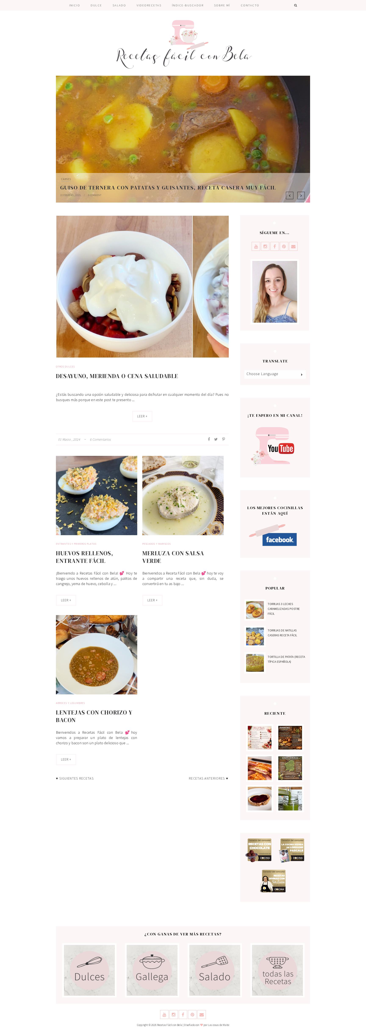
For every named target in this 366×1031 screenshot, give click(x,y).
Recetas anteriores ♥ (208, 778)
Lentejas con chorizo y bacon (94, 716)
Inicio (74, 5)
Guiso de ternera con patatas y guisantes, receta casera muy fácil (168, 187)
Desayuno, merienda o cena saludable (117, 376)
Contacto (250, 5)
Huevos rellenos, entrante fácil (84, 557)
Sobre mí (222, 5)
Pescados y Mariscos (156, 543)
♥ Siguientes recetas (75, 778)
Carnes (66, 179)
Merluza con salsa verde (173, 557)
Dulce (96, 5)
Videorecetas (149, 5)
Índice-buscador (188, 5)
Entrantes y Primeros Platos (76, 543)
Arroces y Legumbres (70, 703)
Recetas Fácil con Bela (169, 1025)
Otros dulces (65, 366)
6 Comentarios (100, 439)
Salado (119, 5)
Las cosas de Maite (218, 1025)
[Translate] (301, 374)
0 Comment (95, 195)
